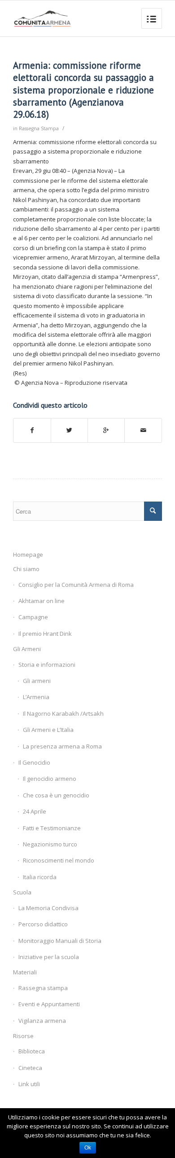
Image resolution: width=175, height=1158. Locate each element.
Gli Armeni (27, 649)
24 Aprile (34, 811)
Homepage (28, 554)
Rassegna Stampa (39, 128)
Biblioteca (31, 1051)
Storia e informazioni (46, 664)
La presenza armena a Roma (62, 746)
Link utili (29, 1084)
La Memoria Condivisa (48, 908)
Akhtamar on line (41, 601)
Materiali (25, 972)
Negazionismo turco (50, 844)
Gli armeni (37, 681)
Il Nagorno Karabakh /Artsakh (63, 713)
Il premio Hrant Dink (45, 634)
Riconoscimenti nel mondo (58, 860)
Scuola (22, 892)
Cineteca (30, 1068)
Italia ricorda (40, 877)
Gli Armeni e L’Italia (48, 730)
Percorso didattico (43, 924)
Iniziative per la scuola (48, 957)
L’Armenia (36, 697)
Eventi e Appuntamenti (49, 1004)
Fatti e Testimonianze (52, 828)
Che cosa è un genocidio (56, 795)
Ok (87, 1148)
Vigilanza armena (42, 1021)
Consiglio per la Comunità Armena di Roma (76, 585)
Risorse (23, 1036)
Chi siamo (26, 569)
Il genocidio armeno (49, 779)
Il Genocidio (34, 762)
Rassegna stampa (43, 988)
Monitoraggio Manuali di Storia (59, 941)
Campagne (33, 617)
